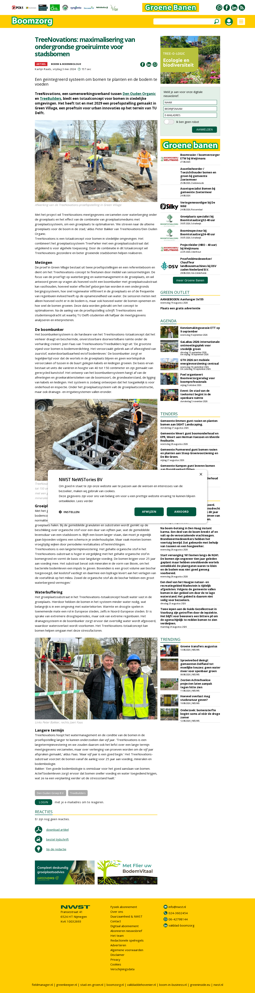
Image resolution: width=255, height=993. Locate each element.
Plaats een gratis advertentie (180, 308)
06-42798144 (178, 919)
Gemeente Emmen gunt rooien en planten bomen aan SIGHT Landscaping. (189, 422)
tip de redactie (56, 849)
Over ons (116, 912)
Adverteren (118, 945)
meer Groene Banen (190, 280)
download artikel (57, 830)
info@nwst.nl (177, 907)
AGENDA (168, 320)
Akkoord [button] (181, 511)
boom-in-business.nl (173, 985)
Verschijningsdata (122, 969)
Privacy (115, 959)
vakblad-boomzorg (181, 925)
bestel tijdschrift (57, 839)
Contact (115, 921)
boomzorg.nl (115, 985)
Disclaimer (117, 955)
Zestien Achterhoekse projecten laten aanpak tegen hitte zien (196, 683)
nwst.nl (218, 985)
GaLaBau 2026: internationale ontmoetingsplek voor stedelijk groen (200, 345)
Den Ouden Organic (139, 93)
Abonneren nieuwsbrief (126, 931)
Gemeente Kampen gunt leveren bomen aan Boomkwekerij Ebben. (187, 467)
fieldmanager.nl (42, 985)
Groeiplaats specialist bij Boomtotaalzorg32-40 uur (197, 218)
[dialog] (127, 496)
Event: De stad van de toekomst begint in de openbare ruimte (195, 394)
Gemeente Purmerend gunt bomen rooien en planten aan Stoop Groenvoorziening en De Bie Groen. (189, 453)
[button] (69, 512)
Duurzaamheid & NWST (126, 916)
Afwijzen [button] (149, 511)
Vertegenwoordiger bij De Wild (197, 204)
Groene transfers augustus (198, 646)
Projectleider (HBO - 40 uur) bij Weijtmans (198, 246)
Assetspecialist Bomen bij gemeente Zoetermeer (197, 190)
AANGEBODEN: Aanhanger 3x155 (182, 299)
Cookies (115, 964)
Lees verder (84, 501)
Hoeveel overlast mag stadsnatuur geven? (195, 698)
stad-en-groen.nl (91, 985)
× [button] (200, 474)
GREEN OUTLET (175, 292)
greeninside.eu (200, 985)
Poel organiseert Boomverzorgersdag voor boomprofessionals (197, 378)
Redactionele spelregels (127, 940)
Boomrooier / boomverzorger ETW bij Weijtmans (200, 156)
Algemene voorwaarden (126, 950)
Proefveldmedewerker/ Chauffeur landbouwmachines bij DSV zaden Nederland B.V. (198, 264)
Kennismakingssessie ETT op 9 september (200, 329)
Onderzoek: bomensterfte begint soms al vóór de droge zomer (200, 713)
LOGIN (43, 802)
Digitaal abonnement (124, 926)
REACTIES (44, 811)
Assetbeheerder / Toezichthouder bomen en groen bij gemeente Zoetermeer (198, 174)
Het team (117, 936)
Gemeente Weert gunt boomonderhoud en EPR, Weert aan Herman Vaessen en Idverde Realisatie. (189, 436)
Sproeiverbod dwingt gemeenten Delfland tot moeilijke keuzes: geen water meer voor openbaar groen (200, 665)
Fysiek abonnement (123, 907)
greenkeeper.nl (66, 985)
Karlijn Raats (43, 69)
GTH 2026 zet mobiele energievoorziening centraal (199, 361)
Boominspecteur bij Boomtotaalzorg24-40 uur (197, 232)
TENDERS (169, 413)
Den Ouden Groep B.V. (50, 793)
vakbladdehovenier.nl (141, 985)
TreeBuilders (50, 98)
